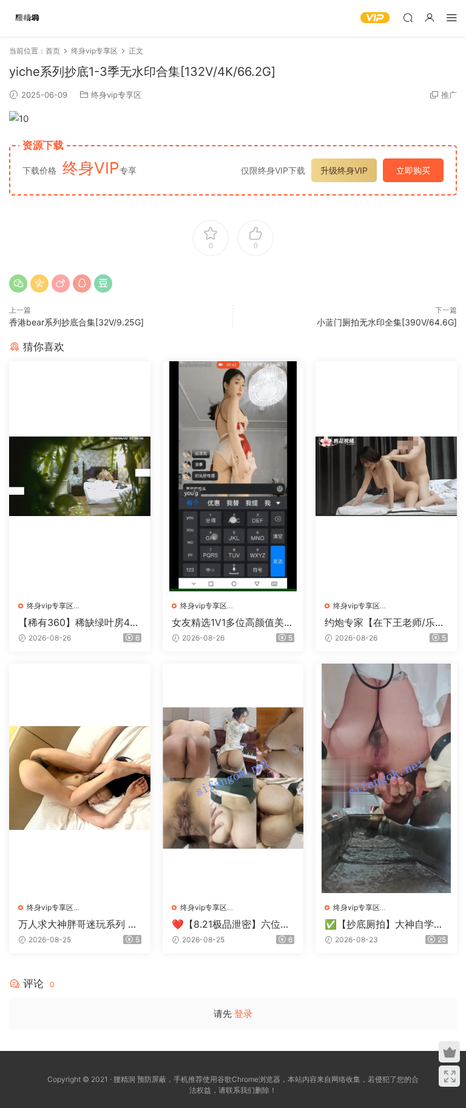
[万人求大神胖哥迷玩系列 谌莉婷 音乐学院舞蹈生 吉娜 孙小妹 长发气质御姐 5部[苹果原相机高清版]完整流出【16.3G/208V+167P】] (79, 778)
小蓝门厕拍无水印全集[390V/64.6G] (387, 322)
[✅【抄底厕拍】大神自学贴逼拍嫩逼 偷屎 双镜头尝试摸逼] (386, 778)
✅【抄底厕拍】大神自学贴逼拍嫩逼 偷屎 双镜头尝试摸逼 (386, 924)
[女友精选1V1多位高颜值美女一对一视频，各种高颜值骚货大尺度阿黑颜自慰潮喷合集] (233, 476)
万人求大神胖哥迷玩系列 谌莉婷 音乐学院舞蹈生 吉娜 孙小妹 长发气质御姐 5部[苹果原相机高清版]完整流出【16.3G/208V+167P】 (79, 924)
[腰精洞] (27, 18)
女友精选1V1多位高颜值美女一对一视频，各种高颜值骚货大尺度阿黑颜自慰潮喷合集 (233, 622)
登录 (243, 1013)
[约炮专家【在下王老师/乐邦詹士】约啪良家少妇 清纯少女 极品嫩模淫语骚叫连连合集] (386, 476)
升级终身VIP (344, 170)
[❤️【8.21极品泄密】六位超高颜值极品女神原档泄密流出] (233, 778)
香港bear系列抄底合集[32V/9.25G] (76, 322)
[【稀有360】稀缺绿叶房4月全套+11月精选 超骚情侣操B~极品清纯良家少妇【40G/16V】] (79, 476)
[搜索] (407, 17)
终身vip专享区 (116, 95)
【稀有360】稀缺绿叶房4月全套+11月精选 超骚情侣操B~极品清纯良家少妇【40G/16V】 (79, 622)
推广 (449, 95)
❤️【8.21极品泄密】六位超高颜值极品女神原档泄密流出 (231, 924)
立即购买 (413, 170)
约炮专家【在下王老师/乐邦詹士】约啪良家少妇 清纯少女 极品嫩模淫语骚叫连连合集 (385, 622)
